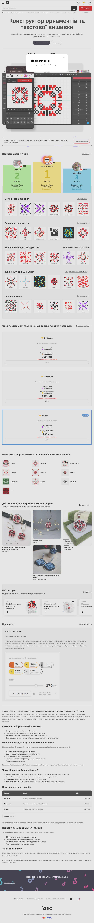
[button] (64, 57)
